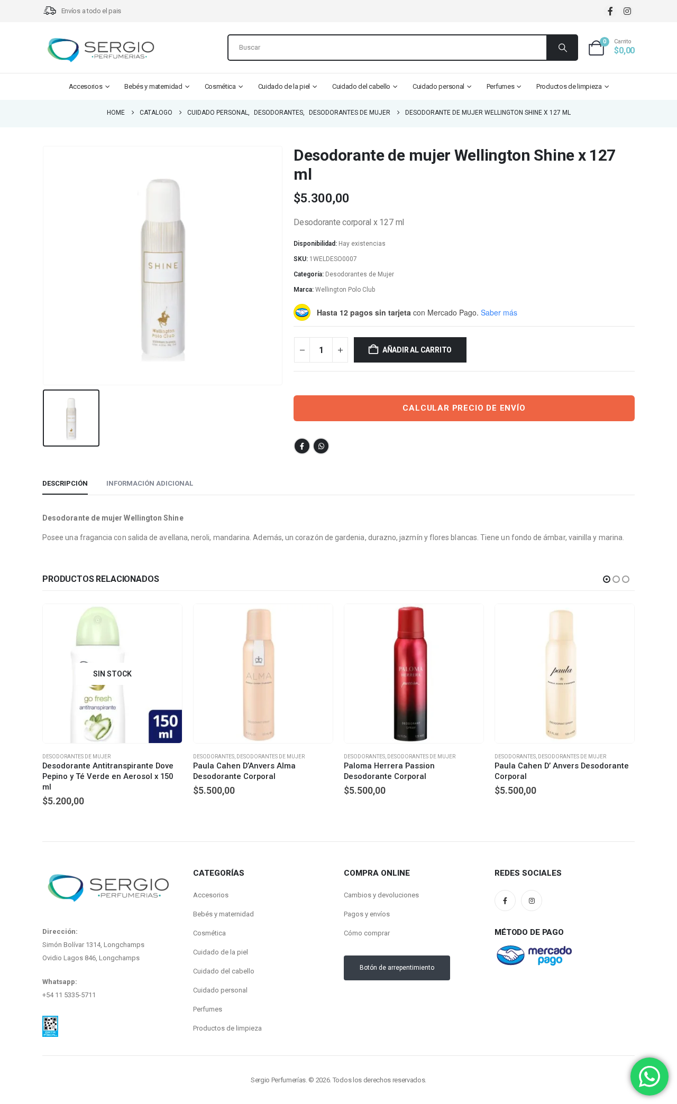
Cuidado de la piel (284, 86)
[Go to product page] (263, 673)
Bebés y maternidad (153, 86)
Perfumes (501, 86)
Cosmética (220, 86)
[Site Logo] (100, 50)
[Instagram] (627, 11)
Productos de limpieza (569, 86)
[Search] (561, 47)
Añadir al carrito (417, 350)
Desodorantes (213, 756)
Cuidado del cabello (361, 86)
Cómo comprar (367, 933)
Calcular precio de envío (463, 408)
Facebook (302, 446)
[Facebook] (610, 11)
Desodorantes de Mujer (359, 274)
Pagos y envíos (367, 914)
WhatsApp (321, 446)
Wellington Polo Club (345, 289)
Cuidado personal (438, 86)
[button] (606, 579)
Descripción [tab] (65, 483)
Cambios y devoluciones (381, 895)
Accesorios (86, 86)
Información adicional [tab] (149, 483)
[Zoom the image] (50, 1022)
